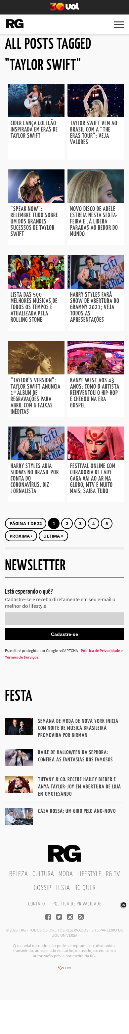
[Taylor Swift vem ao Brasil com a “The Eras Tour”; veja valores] (95, 115)
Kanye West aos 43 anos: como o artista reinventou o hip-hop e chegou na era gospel (94, 393)
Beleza (18, 874)
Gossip (42, 888)
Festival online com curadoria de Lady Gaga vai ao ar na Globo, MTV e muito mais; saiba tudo (92, 478)
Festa (63, 888)
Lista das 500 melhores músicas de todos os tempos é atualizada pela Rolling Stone (34, 307)
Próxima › (21, 536)
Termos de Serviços (21, 657)
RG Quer (85, 888)
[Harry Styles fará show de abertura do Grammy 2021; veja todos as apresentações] (95, 286)
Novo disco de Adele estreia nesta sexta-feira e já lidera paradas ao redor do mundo (94, 221)
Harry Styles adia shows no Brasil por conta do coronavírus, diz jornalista (35, 478)
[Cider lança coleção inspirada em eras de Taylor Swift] (36, 115)
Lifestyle (89, 874)
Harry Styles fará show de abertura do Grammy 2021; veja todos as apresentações (94, 307)
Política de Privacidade (100, 650)
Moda (66, 874)
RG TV (113, 874)
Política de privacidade (77, 903)
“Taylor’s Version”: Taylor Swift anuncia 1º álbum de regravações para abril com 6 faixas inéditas (36, 396)
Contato (36, 903)
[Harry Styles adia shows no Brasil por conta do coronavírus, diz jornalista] (36, 458)
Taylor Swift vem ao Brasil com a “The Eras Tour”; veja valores (93, 133)
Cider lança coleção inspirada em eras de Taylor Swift (34, 130)
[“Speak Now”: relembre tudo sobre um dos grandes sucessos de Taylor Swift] (36, 201)
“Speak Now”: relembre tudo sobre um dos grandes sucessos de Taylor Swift (34, 221)
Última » (53, 536)
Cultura (43, 874)
